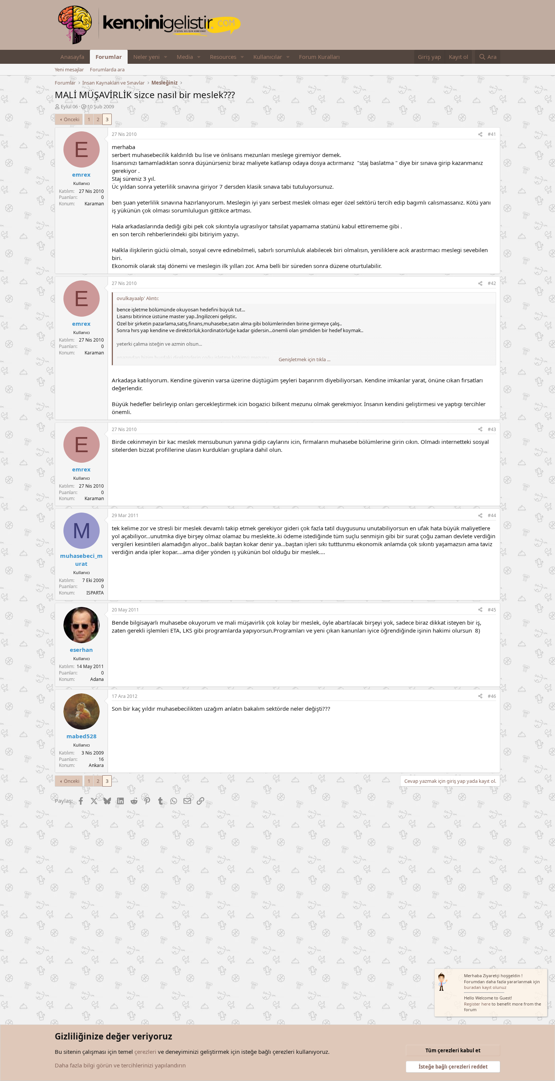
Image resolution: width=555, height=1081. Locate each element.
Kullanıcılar (267, 56)
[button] (165, 57)
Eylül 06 (69, 106)
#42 (492, 283)
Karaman (94, 203)
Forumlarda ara (107, 69)
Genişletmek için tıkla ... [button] (304, 359)
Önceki (71, 119)
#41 (492, 134)
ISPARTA (95, 593)
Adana (97, 679)
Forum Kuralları (319, 56)
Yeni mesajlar (69, 69)
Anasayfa (72, 56)
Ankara (96, 765)
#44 (492, 515)
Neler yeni (146, 56)
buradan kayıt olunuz (485, 987)
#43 (492, 429)
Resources (223, 56)
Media (185, 56)
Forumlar (109, 56)
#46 (492, 696)
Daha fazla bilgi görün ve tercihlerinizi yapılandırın (120, 1065)
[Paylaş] (480, 134)
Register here (477, 1004)
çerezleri (145, 1051)
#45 (492, 610)
